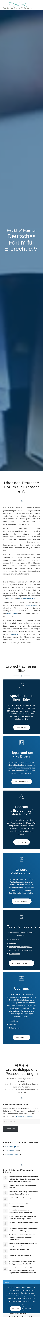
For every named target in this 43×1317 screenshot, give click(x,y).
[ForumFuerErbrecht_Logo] (17, 5)
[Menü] (36, 5)
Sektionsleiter (14, 1028)
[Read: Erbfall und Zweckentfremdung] (5, 1199)
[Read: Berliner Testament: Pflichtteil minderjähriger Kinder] (5, 1205)
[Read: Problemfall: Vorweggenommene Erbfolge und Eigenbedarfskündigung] (5, 1229)
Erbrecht (10, 598)
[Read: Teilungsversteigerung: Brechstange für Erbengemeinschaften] (5, 1244)
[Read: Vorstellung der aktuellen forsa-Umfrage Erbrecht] (5, 1186)
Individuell (28, 1308)
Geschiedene (14, 953)
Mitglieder (15, 634)
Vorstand (12, 1024)
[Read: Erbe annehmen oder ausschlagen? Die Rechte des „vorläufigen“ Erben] (5, 1217)
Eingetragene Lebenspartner (20, 947)
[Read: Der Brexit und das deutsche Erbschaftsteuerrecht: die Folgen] (5, 1211)
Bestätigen (15, 1308)
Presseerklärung (11, 1154)
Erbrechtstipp (10, 1150)
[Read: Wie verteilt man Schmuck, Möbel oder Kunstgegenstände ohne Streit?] (5, 1263)
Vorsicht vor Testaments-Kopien (20, 1255)
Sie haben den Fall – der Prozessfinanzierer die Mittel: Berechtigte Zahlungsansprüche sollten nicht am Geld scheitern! (24, 1179)
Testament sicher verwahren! (19, 1250)
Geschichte (13, 1021)
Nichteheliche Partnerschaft (20, 950)
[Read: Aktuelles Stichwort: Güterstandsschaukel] (5, 1223)
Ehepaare (13, 943)
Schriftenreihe (12, 613)
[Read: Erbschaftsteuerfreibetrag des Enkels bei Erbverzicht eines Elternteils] (5, 1193)
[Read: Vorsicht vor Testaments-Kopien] (5, 1257)
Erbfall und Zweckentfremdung (20, 1198)
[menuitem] (36, 5)
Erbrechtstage (31, 605)
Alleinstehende (15, 940)
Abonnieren (10, 1129)
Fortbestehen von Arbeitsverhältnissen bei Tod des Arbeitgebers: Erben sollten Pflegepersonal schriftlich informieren (24, 1270)
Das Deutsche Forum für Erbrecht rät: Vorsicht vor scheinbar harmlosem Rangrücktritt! (22, 1237)
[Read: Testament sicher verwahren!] (5, 1251)
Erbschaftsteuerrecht (26, 598)
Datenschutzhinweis (24, 1116)
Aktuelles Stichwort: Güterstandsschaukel (23, 1222)
